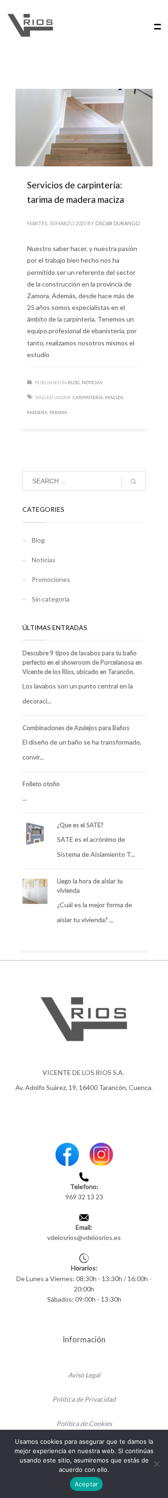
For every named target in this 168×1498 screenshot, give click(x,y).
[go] (133, 481)
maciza (114, 397)
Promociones (51, 579)
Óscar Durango (117, 223)
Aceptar (86, 1484)
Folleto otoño (41, 784)
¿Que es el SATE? (80, 825)
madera (37, 412)
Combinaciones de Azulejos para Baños (75, 727)
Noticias (92, 382)
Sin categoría (51, 599)
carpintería (88, 397)
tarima (58, 412)
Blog (74, 382)
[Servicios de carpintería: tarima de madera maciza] (84, 127)
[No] (156, 1464)
